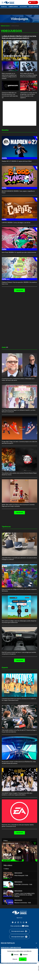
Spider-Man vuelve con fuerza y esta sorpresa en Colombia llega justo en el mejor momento (18, 505)
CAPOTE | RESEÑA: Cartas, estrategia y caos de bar (16, 222)
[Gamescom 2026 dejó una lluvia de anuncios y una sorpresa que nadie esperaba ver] (10, 85)
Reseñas (5, 130)
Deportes (25, 954)
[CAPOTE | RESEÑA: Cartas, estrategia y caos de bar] (19, 209)
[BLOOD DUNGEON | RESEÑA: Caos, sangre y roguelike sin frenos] (19, 177)
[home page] (19, 912)
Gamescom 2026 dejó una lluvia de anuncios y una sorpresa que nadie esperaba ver (10, 95)
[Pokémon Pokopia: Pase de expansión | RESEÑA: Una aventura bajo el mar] (19, 268)
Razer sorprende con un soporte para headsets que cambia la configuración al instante (9, 76)
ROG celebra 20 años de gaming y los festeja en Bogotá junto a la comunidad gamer (28, 75)
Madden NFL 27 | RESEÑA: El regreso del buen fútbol (17, 161)
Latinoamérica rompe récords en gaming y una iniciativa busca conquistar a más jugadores (28, 95)
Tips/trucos (6, 527)
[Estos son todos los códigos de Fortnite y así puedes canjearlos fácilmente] (19, 575)
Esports (5, 667)
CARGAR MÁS (19, 290)
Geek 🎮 (5, 347)
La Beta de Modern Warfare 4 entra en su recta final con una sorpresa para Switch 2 (19, 37)
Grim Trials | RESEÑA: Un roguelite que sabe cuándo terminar (19, 252)
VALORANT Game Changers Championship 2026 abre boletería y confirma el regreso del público (17, 793)
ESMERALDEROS (13, 6)
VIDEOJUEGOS (18, 873)
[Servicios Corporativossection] (36, 947)
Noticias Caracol (5, 25)
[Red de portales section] (36, 943)
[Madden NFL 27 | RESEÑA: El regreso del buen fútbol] (19, 147)
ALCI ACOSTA (23, 6)
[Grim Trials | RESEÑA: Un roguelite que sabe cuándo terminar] (19, 238)
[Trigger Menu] (2, 2)
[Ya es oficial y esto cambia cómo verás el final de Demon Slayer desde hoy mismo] (19, 459)
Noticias (16, 954)
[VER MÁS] (11, 296)
